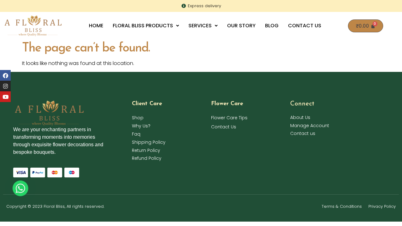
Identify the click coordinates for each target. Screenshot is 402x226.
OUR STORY (241, 25)
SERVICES (200, 25)
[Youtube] (5, 96)
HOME (96, 25)
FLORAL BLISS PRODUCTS (143, 25)
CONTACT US (304, 25)
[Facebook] (5, 75)
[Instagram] (5, 86)
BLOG (272, 25)
